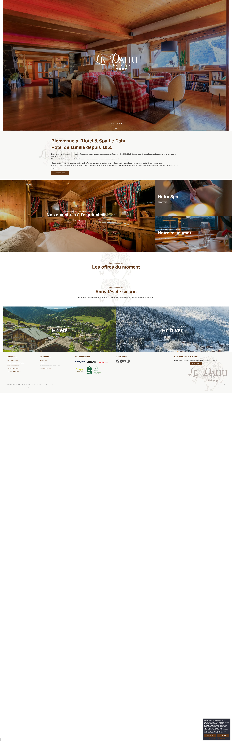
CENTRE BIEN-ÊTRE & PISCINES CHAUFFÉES (174, 193)
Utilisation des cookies (219, 389)
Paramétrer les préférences (217, 738)
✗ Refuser (223, 735)
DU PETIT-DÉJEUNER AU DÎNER (169, 229)
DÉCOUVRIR (77, 220)
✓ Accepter (210, 735)
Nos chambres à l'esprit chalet (77, 214)
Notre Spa (168, 196)
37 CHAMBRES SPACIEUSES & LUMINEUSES (77, 211)
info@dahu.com (30, 387)
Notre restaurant (174, 233)
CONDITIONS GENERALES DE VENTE (50, 366)
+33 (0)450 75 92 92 (20, 387)
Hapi (211, 387)
